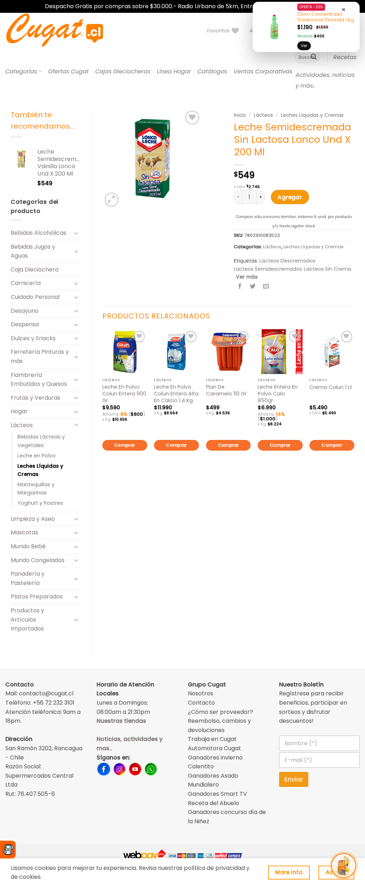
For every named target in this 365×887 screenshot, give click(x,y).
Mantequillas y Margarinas (36, 488)
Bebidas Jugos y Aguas (33, 251)
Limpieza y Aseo (33, 519)
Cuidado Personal (35, 297)
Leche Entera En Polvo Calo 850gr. (278, 394)
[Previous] (102, 401)
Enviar (293, 779)
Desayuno (24, 311)
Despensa (25, 324)
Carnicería (26, 283)
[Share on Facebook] (240, 286)
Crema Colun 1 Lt (330, 387)
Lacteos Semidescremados (268, 269)
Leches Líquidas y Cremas (40, 470)
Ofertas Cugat (68, 71)
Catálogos (212, 71)
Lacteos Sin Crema (327, 269)
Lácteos (22, 425)
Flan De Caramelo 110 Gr (226, 390)
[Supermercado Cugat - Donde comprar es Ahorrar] (63, 30)
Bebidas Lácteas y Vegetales (41, 440)
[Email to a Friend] (266, 286)
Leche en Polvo (36, 455)
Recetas (344, 57)
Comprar (124, 445)
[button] (112, 200)
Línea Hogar (174, 71)
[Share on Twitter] (253, 286)
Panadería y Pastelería (28, 578)
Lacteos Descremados (287, 260)
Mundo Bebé (28, 546)
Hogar (19, 411)
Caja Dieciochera (34, 269)
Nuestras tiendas (121, 721)
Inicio (240, 115)
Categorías (21, 71)
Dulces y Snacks (33, 338)
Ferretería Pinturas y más (40, 356)
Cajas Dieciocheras (122, 71)
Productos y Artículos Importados (27, 619)
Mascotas (24, 532)
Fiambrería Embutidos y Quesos (39, 379)
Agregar (290, 197)
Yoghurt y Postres (40, 503)
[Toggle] (76, 233)
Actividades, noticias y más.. (325, 80)
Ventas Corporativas (262, 71)
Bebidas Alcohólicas (38, 233)
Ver (304, 45)
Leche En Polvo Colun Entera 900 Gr (124, 394)
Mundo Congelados (38, 560)
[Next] (354, 401)
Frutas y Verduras (35, 398)
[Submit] (314, 57)
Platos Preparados (37, 596)
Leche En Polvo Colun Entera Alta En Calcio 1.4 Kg (176, 394)
